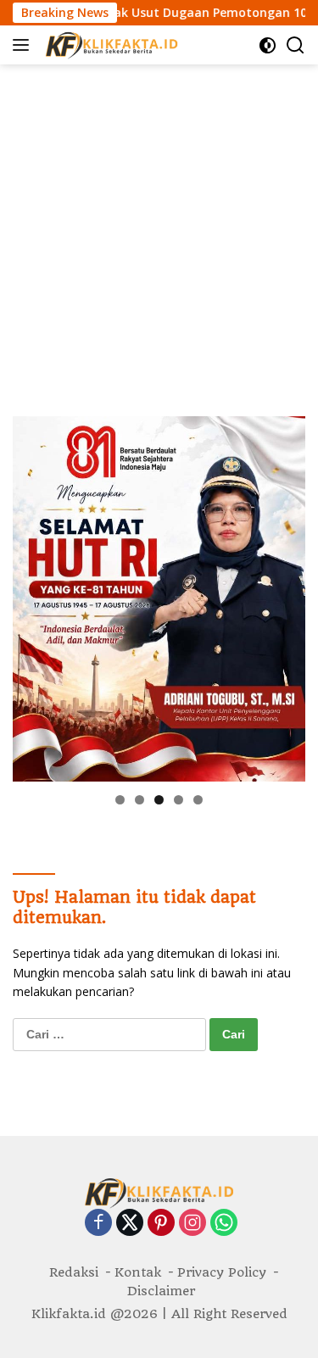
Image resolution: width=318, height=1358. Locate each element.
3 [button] (159, 799)
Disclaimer (161, 1291)
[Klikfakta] (109, 45)
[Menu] (24, 45)
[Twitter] (129, 1223)
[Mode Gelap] (267, 45)
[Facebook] (98, 1223)
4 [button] (178, 799)
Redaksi (73, 1272)
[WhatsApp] (223, 1223)
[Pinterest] (161, 1223)
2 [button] (139, 799)
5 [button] (198, 799)
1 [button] (120, 799)
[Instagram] (192, 1223)
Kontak (137, 1272)
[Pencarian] (295, 45)
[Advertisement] (159, 232)
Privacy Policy (221, 1272)
